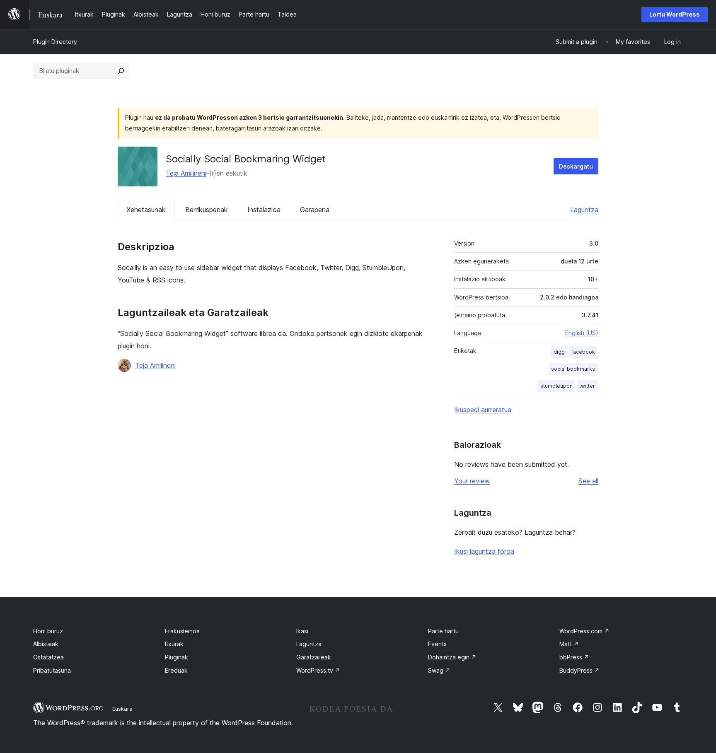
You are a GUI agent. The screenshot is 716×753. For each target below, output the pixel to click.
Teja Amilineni (186, 173)
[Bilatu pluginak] (121, 71)
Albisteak (45, 643)
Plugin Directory (55, 41)
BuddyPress (579, 670)
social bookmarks (573, 369)
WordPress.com (584, 631)
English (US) (581, 332)
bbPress (574, 657)
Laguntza (584, 209)
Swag (439, 670)
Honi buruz (48, 631)
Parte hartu (443, 631)
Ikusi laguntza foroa (484, 551)
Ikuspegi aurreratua (482, 409)
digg (559, 352)
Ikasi (302, 631)
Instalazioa (264, 209)
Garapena (314, 209)
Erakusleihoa (182, 631)
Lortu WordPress (674, 14)
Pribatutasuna (52, 670)
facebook (583, 352)
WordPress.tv (318, 670)
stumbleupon (556, 386)
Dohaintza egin (452, 657)
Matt (569, 643)
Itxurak (174, 643)
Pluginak (176, 657)
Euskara (122, 708)
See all (588, 481)
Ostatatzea (48, 657)
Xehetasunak (146, 209)
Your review (472, 481)
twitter (587, 386)
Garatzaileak (313, 657)
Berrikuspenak (206, 209)
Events (437, 643)
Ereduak (176, 670)
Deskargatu (576, 166)
